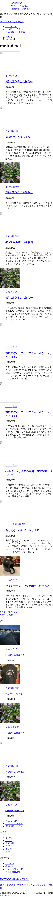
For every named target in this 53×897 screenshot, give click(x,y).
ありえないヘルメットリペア (22, 530)
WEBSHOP (11, 26)
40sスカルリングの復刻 (19, 242)
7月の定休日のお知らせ (19, 192)
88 (9, 612)
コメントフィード (14, 869)
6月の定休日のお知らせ (19, 297)
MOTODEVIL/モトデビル (12, 21)
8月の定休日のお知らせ (19, 81)
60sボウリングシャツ (18, 137)
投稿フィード (11, 866)
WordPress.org (12, 872)
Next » (14, 612)
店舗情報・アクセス (15, 32)
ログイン (9, 863)
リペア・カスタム (14, 29)
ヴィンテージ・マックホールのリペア (27, 585)
